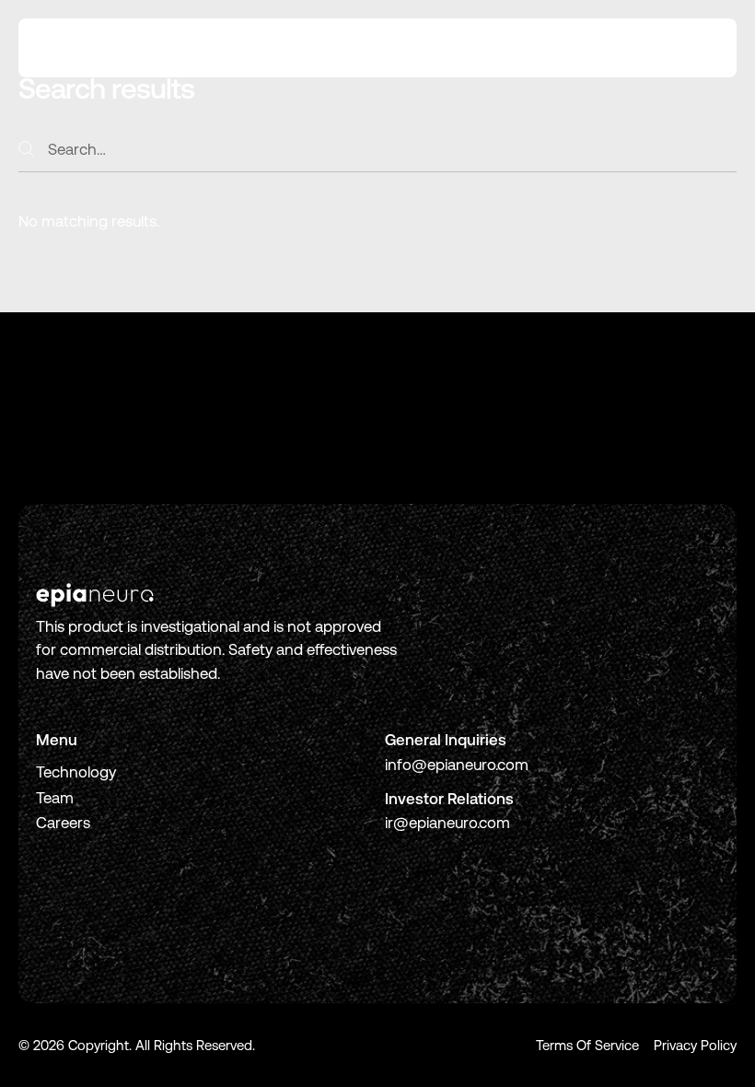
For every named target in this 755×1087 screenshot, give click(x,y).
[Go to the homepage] (95, 594)
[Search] (26, 148)
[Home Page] (89, 47)
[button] (695, 47)
